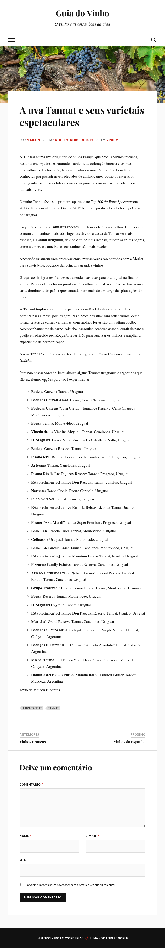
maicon (33, 140)
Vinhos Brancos (33, 741)
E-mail (92, 835)
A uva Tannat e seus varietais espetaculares (82, 115)
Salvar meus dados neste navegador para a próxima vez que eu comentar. (71, 885)
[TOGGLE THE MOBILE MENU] (11, 40)
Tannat (53, 708)
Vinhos (112, 140)
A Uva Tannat (32, 708)
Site (23, 860)
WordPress (74, 938)
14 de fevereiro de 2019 (73, 140)
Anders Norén (117, 938)
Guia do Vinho (82, 13)
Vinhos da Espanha (129, 741)
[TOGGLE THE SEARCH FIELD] (153, 40)
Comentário (31, 784)
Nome (25, 835)
